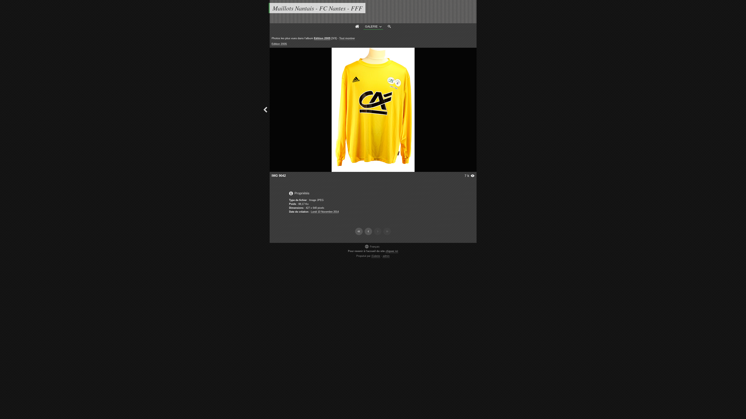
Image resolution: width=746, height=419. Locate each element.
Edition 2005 (322, 38)
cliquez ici (392, 251)
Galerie (371, 26)
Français (372, 246)
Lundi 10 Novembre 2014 (325, 211)
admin (386, 256)
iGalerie (375, 256)
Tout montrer (347, 38)
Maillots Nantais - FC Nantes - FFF (318, 8)
